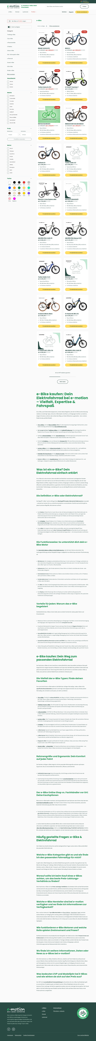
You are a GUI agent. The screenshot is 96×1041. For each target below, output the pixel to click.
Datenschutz (18, 1035)
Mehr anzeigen (11, 74)
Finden (84, 6)
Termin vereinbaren (82, 12)
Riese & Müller (66, 912)
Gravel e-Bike (10, 62)
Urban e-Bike (10, 50)
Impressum (10, 1035)
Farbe (9, 178)
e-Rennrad (10, 58)
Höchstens (23, 131)
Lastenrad (25, 12)
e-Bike (10, 12)
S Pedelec (9, 46)
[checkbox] (8, 81)
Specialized (74, 912)
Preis (9, 128)
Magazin (71, 12)
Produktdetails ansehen (49, 63)
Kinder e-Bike (10, 70)
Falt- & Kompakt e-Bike (13, 54)
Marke (9, 93)
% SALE (33, 12)
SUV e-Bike (10, 66)
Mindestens (9, 131)
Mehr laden (63, 382)
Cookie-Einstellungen (28, 1035)
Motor (9, 145)
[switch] (9, 21)
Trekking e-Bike (11, 34)
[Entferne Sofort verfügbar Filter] (46, 26)
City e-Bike (10, 38)
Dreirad (17, 12)
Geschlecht (11, 78)
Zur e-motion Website (83, 1035)
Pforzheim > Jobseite (58, 1011)
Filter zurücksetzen (54, 26)
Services (64, 12)
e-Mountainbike (11, 42)
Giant (79, 912)
